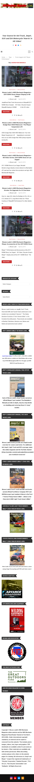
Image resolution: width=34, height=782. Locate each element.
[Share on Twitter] (16, 115)
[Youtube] (15, 45)
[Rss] (20, 45)
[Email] (18, 45)
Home (3, 57)
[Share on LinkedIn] (20, 115)
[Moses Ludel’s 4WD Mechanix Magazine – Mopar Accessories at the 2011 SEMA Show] (17, 226)
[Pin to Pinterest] (18, 115)
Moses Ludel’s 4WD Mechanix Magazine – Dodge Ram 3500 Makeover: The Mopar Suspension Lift (17, 125)
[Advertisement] (17, 21)
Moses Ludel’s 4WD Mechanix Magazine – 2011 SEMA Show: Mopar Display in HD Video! (17, 94)
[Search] (32, 51)
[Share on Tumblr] (21, 115)
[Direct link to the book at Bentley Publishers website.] (17, 335)
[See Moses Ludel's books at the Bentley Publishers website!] (17, 469)
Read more (6, 111)
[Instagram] (13, 45)
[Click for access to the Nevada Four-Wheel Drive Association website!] (17, 643)
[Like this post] (12, 115)
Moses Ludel (13, 99)
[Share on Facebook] (14, 115)
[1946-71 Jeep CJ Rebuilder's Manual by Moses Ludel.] (17, 378)
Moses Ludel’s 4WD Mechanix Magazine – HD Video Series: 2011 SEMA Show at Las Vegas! (17, 157)
